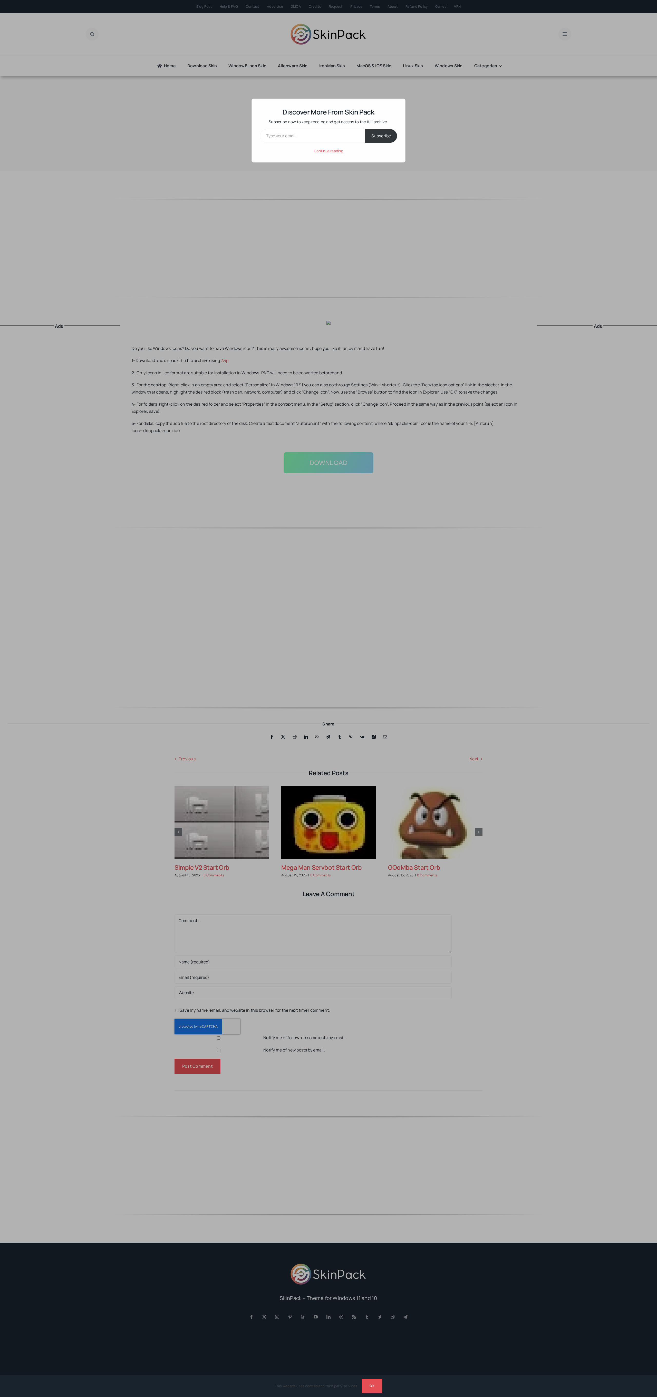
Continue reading (328, 150)
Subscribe (381, 136)
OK (372, 1385)
